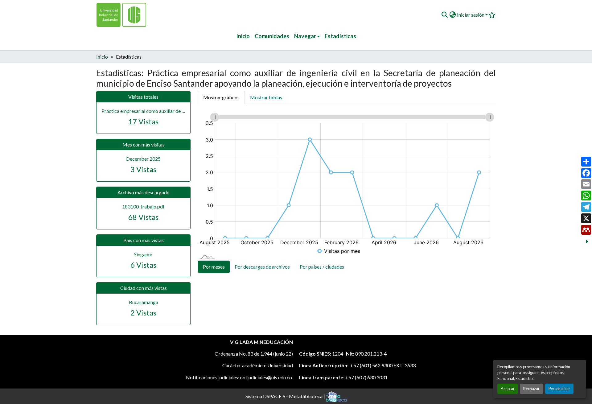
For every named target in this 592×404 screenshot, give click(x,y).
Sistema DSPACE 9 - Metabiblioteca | (285, 396)
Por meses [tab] (214, 267)
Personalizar (559, 388)
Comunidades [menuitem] (272, 36)
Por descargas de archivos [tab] (262, 267)
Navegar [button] (305, 36)
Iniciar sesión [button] (471, 15)
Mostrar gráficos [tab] (221, 97)
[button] (444, 15)
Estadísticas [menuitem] (340, 36)
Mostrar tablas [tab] (266, 97)
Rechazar (531, 388)
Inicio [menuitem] (243, 36)
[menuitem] (307, 36)
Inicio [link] (102, 57)
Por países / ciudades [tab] (322, 267)
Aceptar (508, 388)
